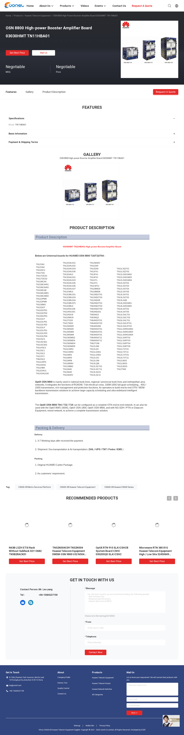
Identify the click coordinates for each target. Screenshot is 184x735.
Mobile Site (90, 726)
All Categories (97, 695)
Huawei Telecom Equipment (38, 16)
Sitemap (77, 726)
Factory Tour (62, 683)
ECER (143, 730)
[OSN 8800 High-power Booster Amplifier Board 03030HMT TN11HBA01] (149, 49)
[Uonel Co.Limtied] (14, 5)
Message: (90, 588)
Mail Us (43, 52)
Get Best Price (17, 52)
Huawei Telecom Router (101, 683)
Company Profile (63, 677)
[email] (22, 602)
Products (18, 16)
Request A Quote (166, 91)
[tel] (38, 602)
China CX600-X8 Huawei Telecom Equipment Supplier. (60, 730)
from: (89, 622)
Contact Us (61, 694)
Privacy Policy (104, 726)
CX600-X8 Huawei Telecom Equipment (77, 487)
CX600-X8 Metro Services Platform (34, 487)
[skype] (30, 602)
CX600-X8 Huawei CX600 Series (119, 487)
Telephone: (91, 636)
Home (8, 16)
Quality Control (63, 688)
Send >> (134, 713)
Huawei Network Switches (102, 689)
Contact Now (95, 652)
